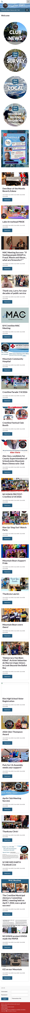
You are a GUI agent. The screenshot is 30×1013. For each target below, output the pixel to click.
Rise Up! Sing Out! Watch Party (14, 528)
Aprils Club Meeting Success (11, 799)
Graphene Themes (12, 1011)
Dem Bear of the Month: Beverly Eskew (13, 189)
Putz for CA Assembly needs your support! (12, 766)
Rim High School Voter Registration (13, 699)
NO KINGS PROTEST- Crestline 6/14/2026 (12, 495)
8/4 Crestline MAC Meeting (11, 326)
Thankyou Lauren (10, 594)
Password (4, 994)
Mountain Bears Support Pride (14, 561)
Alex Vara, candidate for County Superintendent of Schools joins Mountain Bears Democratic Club (14, 460)
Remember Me (16, 998)
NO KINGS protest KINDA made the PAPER (14, 937)
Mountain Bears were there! (12, 625)
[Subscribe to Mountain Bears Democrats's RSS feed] (2, 1)
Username (4, 991)
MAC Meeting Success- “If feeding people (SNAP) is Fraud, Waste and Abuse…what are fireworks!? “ (14, 256)
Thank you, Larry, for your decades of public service (14, 291)
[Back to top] (26, 1009)
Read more (7, 199)
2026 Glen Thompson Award (12, 733)
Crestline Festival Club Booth (13, 424)
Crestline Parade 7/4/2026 (14, 392)
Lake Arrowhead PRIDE (13, 221)
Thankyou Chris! (10, 831)
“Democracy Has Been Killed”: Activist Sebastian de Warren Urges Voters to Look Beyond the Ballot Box (14, 663)
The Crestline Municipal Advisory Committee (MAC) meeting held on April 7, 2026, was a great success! (14, 900)
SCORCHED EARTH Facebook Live (11, 863)
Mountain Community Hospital (12, 360)
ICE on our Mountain (12, 969)
